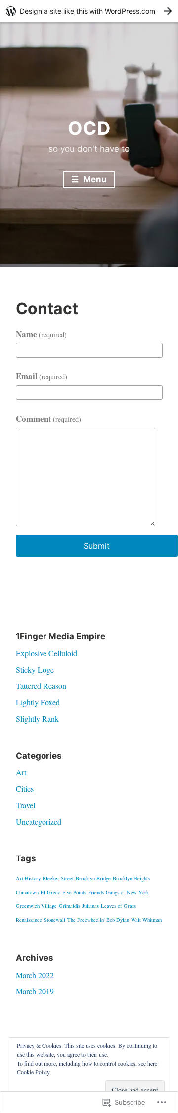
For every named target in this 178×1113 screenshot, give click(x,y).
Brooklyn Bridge (93, 878)
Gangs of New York (127, 892)
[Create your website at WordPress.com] (89, 11)
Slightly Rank (37, 718)
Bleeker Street (58, 878)
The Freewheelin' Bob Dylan (98, 919)
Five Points (74, 892)
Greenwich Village (36, 905)
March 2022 (35, 975)
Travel (25, 805)
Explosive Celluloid (46, 653)
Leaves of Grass (118, 905)
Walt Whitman (146, 919)
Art (21, 772)
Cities (25, 788)
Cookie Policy (33, 1072)
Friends (96, 892)
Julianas (90, 905)
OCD (89, 128)
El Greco (50, 892)
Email (42, 376)
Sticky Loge (35, 669)
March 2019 (35, 991)
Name (41, 334)
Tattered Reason (41, 686)
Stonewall (54, 919)
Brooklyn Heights (131, 878)
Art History (28, 878)
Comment (49, 418)
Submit (97, 546)
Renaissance (29, 919)
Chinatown (27, 892)
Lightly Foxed (38, 702)
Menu (94, 179)
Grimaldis (69, 905)
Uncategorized (38, 821)
